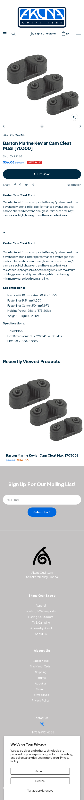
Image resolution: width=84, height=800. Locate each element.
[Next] (79, 126)
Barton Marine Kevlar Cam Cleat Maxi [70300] (42, 455)
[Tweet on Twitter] (26, 184)
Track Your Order (41, 666)
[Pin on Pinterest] (20, 184)
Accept (40, 771)
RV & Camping (41, 622)
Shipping (40, 672)
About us (40, 683)
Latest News (41, 660)
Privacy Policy (41, 700)
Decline (40, 781)
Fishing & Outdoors (40, 617)
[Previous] (4, 126)
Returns (41, 677)
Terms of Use (40, 694)
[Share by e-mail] (33, 184)
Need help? (74, 184)
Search (40, 689)
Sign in (38, 33)
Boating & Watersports (41, 611)
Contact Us (40, 718)
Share (6, 184)
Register (51, 33)
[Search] (14, 34)
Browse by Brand (41, 628)
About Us (41, 634)
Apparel (41, 605)
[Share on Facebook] (15, 184)
